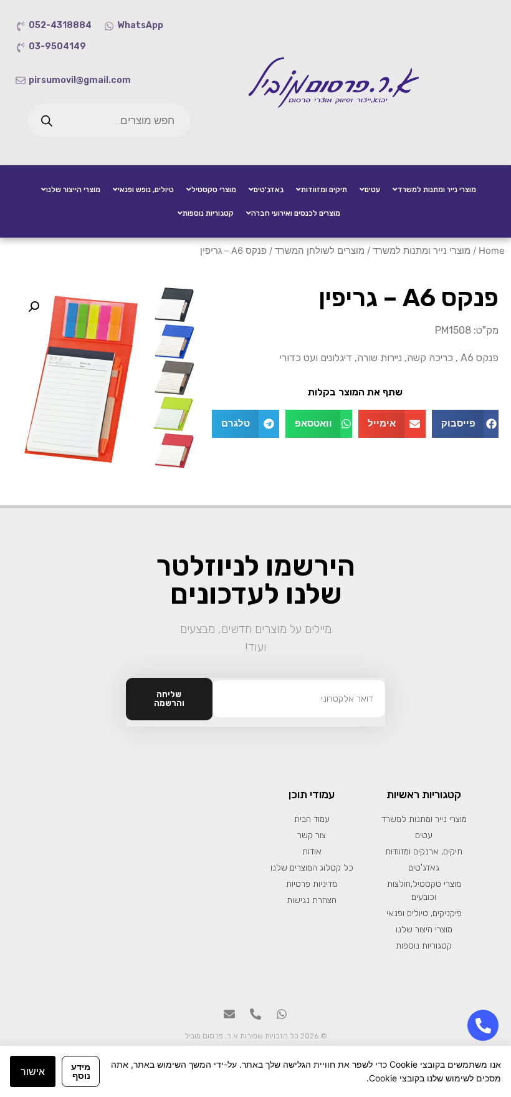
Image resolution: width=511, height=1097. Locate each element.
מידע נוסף (80, 1071)
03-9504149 (57, 46)
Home (492, 250)
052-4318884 (60, 25)
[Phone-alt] (255, 1014)
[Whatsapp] (281, 1014)
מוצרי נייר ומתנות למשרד (421, 250)
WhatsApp (140, 25)
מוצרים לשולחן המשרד (320, 250)
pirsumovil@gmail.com (80, 80)
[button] (465, 424)
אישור (33, 1071)
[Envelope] (229, 1014)
